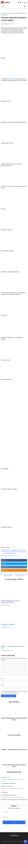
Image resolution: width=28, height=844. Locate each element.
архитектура (6, 555)
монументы (11, 555)
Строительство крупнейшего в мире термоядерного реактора (14, 765)
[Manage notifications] (25, 841)
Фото (8, 605)
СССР (16, 555)
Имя (2, 678)
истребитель (11, 79)
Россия (11, 650)
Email (2, 684)
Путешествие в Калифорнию (14, 735)
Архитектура (7, 13)
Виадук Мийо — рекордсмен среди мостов (13, 550)
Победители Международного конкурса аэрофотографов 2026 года (14, 719)
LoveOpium (5, 2)
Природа (8, 650)
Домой (2, 13)
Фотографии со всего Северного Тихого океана (13, 797)
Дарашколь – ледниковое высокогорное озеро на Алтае (14, 749)
